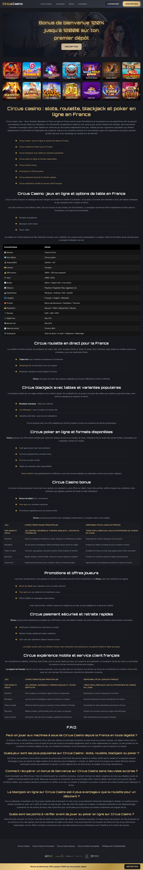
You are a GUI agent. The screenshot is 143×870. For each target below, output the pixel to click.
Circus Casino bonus (28, 165)
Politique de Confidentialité (113, 846)
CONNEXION (113, 4)
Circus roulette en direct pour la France (36, 147)
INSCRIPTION (132, 4)
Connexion (60, 4)
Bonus (71, 4)
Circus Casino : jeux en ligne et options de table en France (44, 141)
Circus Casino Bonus (66, 846)
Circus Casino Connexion (43, 846)
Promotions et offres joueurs (31, 171)
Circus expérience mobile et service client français (40, 183)
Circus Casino (46, 4)
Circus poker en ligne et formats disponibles (38, 159)
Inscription (83, 4)
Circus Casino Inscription (88, 846)
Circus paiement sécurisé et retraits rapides (37, 177)
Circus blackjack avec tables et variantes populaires (41, 153)
